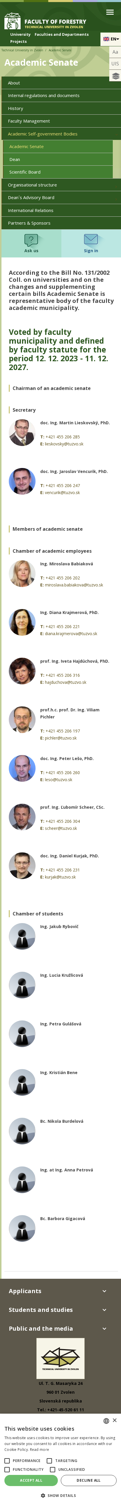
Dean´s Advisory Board (31, 197)
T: (42, 437)
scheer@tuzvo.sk (61, 828)
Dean (14, 159)
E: (42, 444)
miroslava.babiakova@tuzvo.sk (74, 585)
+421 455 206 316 (63, 675)
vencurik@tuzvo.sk (62, 492)
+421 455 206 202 (63, 578)
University (20, 34)
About (14, 83)
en (113, 39)
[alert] (60, 1460)
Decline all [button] (88, 1480)
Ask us (31, 250)
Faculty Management (29, 121)
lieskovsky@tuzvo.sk (64, 444)
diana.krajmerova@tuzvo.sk (71, 633)
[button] (7, 1461)
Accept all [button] (31, 1480)
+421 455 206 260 (63, 772)
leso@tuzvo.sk (58, 779)
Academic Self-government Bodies (43, 134)
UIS (115, 63)
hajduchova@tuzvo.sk (65, 682)
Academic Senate (26, 146)
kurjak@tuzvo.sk (60, 877)
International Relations (30, 210)
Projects (18, 41)
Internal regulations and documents (44, 95)
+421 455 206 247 (63, 485)
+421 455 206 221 (63, 626)
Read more (39, 1449)
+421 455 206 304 (63, 821)
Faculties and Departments (62, 34)
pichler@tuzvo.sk (61, 738)
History (15, 108)
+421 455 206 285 (63, 437)
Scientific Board (25, 172)
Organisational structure (32, 185)
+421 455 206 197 (63, 731)
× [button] (114, 1420)
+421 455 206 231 (63, 870)
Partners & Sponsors (29, 223)
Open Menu (110, 12)
